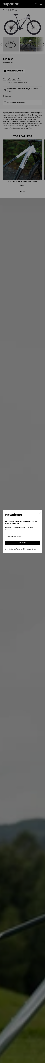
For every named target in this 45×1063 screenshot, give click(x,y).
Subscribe (22, 542)
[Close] (40, 513)
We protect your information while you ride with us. (20, 549)
